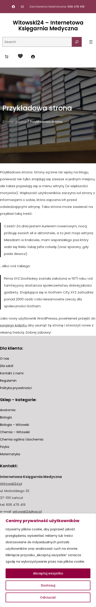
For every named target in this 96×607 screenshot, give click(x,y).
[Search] (77, 42)
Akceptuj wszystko (48, 573)
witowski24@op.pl (27, 511)
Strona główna (14, 121)
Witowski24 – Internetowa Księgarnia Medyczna (48, 25)
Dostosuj (48, 585)
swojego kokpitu (13, 325)
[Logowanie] (33, 56)
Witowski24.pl (11, 483)
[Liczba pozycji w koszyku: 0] (6, 56)
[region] (48, 560)
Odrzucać (48, 597)
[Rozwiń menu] (91, 42)
